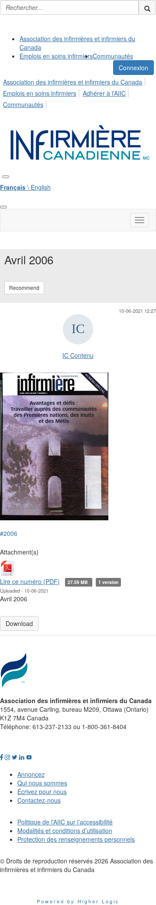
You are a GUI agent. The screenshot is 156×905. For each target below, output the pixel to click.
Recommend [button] (24, 287)
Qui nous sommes (42, 782)
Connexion (133, 67)
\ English (25, 187)
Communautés (113, 56)
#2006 (8, 533)
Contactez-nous (39, 800)
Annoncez (31, 774)
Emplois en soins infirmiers (56, 56)
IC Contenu (78, 355)
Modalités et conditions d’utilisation (64, 830)
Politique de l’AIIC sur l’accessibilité (65, 821)
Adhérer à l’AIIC (104, 93)
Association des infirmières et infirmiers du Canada (72, 82)
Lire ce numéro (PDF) (30, 581)
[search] (147, 7)
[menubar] (78, 92)
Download (19, 623)
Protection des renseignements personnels (76, 839)
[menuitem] (87, 43)
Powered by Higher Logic (78, 901)
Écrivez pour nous (42, 791)
